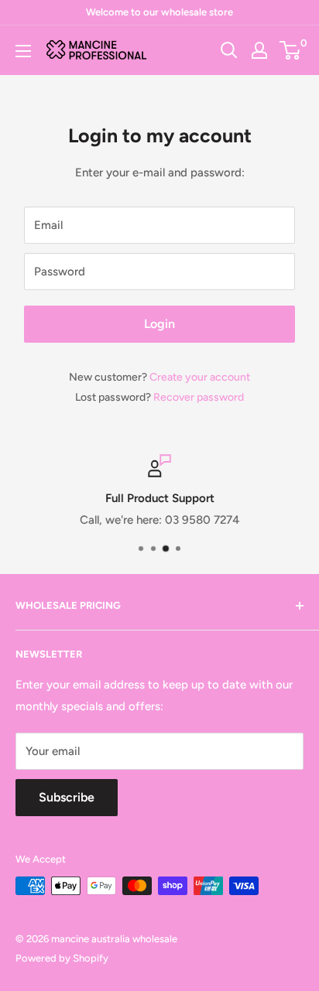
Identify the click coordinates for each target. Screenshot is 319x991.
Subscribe (66, 797)
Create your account (199, 377)
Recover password (198, 397)
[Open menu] (23, 51)
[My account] (259, 50)
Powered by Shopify (61, 958)
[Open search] (229, 50)
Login (159, 323)
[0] (290, 50)
